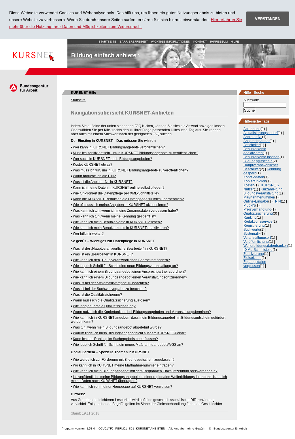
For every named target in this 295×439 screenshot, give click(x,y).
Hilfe (235, 41)
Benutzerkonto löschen (261, 157)
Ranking (250, 217)
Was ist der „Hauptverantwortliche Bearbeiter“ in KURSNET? (120, 249)
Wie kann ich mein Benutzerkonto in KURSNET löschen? (117, 222)
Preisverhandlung (257, 209)
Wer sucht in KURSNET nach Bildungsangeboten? (112, 159)
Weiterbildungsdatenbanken (265, 246)
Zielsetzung (252, 258)
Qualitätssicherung (258, 213)
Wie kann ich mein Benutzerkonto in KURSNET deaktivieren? (121, 228)
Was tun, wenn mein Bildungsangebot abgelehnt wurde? (117, 327)
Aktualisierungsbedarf (260, 133)
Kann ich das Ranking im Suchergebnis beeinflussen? (115, 339)
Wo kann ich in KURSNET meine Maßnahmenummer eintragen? (123, 365)
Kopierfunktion (254, 181)
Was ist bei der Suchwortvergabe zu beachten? (110, 289)
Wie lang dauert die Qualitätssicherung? (104, 306)
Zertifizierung (253, 254)
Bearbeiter (251, 145)
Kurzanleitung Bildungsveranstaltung (263, 191)
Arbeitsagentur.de (28, 87)
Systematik (251, 234)
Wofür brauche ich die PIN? (94, 176)
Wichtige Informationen (170, 41)
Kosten (248, 185)
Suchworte (251, 230)
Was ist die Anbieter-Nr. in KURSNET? (103, 182)
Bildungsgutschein (258, 161)
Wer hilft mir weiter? (88, 234)
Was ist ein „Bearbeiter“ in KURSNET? (103, 254)
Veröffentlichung (256, 242)
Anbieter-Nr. (252, 137)
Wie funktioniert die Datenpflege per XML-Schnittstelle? (116, 193)
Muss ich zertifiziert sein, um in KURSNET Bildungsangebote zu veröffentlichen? (135, 153)
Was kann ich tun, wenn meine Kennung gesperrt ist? (114, 216)
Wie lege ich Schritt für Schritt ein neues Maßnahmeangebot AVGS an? (128, 345)
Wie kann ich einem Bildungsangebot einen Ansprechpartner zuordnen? (129, 272)
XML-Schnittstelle (259, 250)
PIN (278, 201)
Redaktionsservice (258, 222)
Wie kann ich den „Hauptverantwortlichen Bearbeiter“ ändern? (121, 260)
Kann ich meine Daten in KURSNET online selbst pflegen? (118, 188)
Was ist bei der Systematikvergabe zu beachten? (111, 283)
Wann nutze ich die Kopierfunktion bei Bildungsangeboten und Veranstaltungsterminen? (142, 312)
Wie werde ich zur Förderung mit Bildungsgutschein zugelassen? (124, 360)
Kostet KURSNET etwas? (92, 165)
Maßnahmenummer (258, 197)
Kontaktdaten (253, 177)
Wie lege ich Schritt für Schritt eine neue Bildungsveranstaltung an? (125, 266)
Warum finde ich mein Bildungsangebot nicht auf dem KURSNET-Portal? (129, 333)
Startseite (33, 53)
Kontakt (200, 41)
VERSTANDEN (267, 19)
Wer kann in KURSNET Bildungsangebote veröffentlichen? (119, 147)
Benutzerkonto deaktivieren (254, 151)
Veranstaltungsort (257, 238)
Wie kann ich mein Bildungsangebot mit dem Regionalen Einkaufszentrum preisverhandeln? (145, 371)
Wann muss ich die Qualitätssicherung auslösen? (111, 300)
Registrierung (254, 226)
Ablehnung (252, 129)
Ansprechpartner (256, 141)
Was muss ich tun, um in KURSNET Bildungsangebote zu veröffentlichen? (130, 170)
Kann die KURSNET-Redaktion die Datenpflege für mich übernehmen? (128, 199)
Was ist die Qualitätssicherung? (97, 295)
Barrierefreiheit (134, 41)
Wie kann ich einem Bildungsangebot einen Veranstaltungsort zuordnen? (130, 277)
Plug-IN (249, 205)
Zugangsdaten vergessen (254, 264)
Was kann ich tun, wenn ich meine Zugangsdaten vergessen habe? (125, 211)
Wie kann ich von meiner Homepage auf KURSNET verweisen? (122, 387)
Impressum (219, 41)
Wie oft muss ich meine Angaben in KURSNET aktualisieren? (120, 205)
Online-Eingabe (255, 201)
